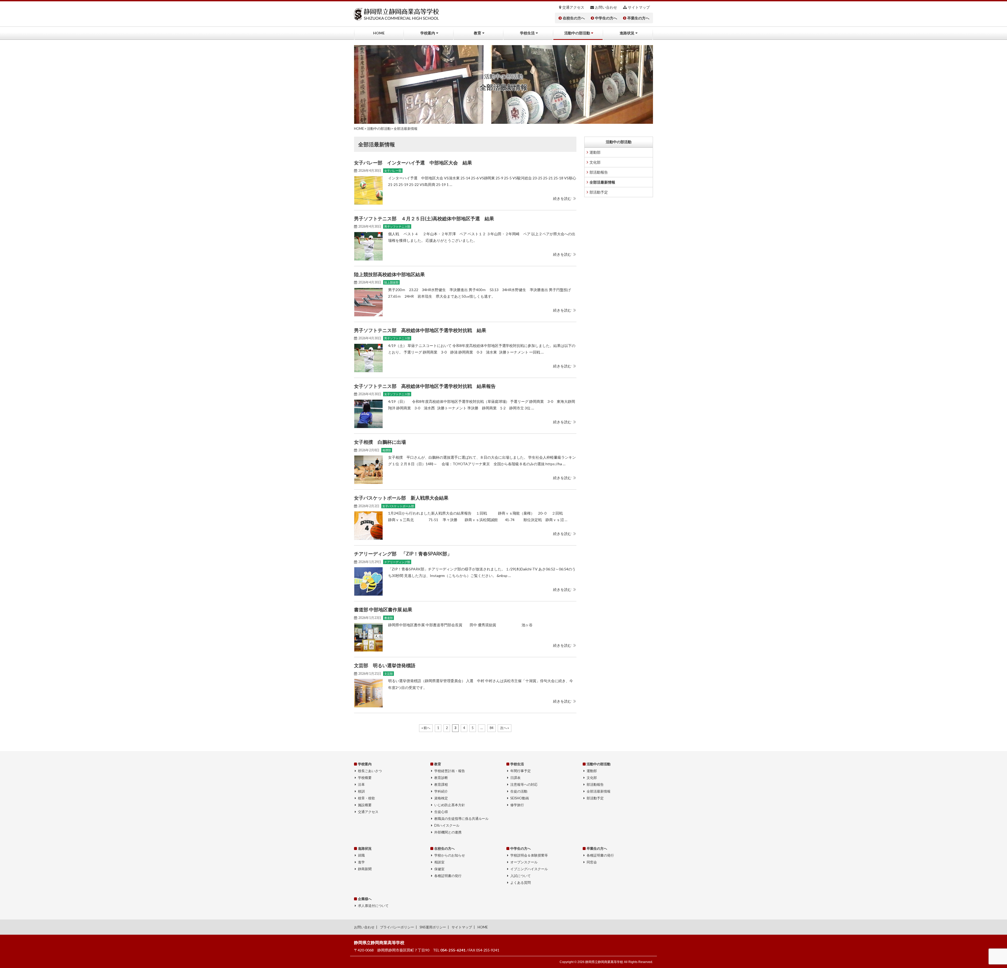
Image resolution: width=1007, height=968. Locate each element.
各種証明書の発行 (448, 876)
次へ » (504, 728)
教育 (477, 33)
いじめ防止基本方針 (449, 805)
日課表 (515, 778)
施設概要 (365, 805)
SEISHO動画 (519, 798)
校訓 (361, 791)
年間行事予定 (520, 771)
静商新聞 (365, 869)
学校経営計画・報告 (449, 771)
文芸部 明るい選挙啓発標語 (384, 665)
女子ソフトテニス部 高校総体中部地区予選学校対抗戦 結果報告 (425, 386)
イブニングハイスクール (529, 869)
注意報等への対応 (524, 784)
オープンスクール (524, 862)
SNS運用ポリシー (433, 927)
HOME (379, 33)
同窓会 (592, 862)
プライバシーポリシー (397, 927)
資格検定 (441, 798)
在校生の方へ (574, 18)
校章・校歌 (366, 798)
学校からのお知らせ (449, 855)
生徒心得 (441, 812)
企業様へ (365, 899)
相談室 (439, 862)
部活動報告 (599, 172)
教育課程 (441, 784)
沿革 (361, 784)
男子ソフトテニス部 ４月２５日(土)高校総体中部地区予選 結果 (424, 218)
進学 (361, 862)
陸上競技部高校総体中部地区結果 (389, 274)
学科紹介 (441, 791)
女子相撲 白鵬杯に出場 (380, 442)
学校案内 (427, 33)
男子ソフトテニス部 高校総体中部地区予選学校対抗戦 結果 (420, 330)
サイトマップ (639, 7)
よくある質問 (520, 882)
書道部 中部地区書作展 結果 (383, 609)
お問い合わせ (606, 7)
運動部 (595, 152)
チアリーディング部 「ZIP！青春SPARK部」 (403, 554)
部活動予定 (599, 192)
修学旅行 (517, 805)
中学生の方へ (606, 18)
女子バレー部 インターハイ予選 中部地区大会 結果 (413, 162)
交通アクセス (573, 7)
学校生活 (527, 33)
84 (491, 728)
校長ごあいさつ (370, 771)
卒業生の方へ (638, 18)
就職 (361, 855)
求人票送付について (373, 905)
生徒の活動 (518, 791)
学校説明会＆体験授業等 (529, 855)
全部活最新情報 (602, 182)
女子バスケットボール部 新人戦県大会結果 (401, 498)
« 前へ (425, 728)
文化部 (595, 162)
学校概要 (365, 778)
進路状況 (627, 33)
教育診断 (441, 778)
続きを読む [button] (562, 198)
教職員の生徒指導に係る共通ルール (461, 818)
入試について (520, 876)
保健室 (439, 869)
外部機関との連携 (448, 832)
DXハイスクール (446, 825)
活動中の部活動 (577, 33)
